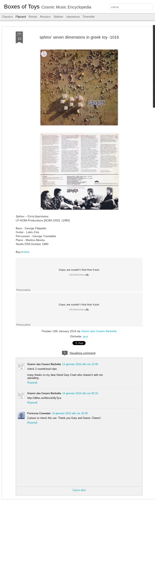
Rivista (33, 16)
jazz (85, 336)
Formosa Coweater (39, 413)
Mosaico (45, 16)
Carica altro (79, 490)
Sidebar (58, 16)
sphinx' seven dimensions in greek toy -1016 (79, 37)
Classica (7, 16)
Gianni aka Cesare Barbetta (99, 331)
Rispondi (32, 382)
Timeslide (89, 16)
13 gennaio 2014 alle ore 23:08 (80, 364)
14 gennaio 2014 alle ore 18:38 (70, 413)
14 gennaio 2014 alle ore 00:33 (80, 393)
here (26, 252)
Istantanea (73, 16)
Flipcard (21, 16)
